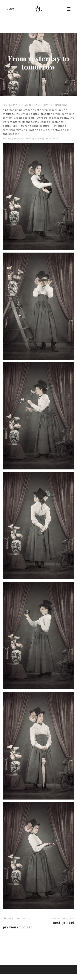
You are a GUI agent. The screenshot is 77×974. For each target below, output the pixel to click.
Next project (63, 922)
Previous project (17, 927)
